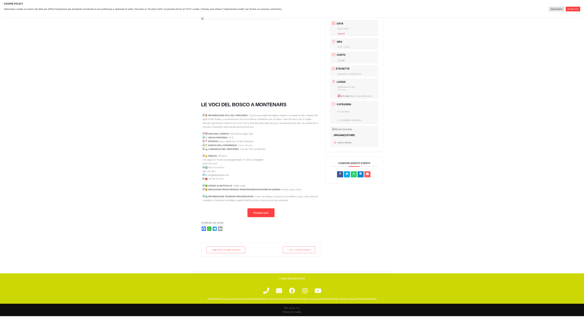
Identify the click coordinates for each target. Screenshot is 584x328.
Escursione (345, 111)
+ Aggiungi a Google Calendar (226, 249)
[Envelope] (279, 291)
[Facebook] (292, 291)
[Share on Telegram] (361, 174)
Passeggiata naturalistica (351, 120)
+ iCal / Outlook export (299, 249)
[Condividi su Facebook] (340, 174)
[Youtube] (318, 291)
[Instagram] (305, 291)
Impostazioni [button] (556, 9)
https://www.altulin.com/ (361, 96)
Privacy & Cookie (292, 312)
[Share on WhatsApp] (354, 174)
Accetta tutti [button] (573, 9)
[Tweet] (347, 174)
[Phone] (266, 291)
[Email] (367, 174)
